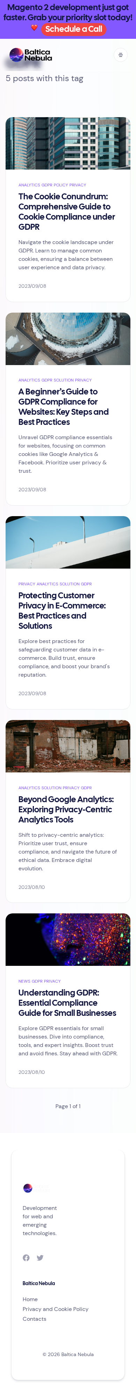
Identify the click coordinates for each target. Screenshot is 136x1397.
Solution (64, 380)
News (24, 981)
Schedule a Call (73, 30)
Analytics (29, 185)
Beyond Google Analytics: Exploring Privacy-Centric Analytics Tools (66, 810)
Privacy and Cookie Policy (56, 1309)
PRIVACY (77, 185)
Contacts (34, 1319)
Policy (61, 185)
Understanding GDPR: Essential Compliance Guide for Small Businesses (67, 1003)
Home (30, 1299)
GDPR (46, 185)
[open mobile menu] (121, 55)
